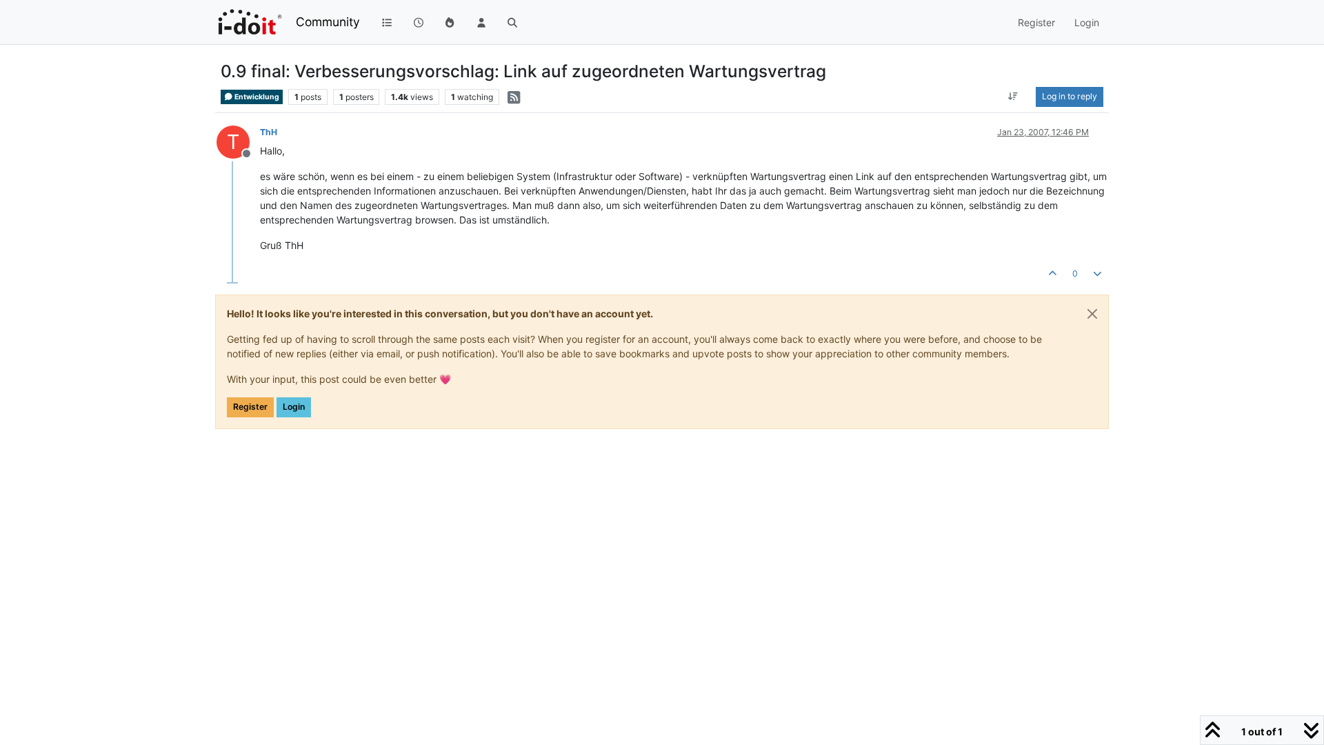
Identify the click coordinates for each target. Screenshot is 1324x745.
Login (294, 406)
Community (328, 21)
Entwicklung (256, 96)
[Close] (1092, 313)
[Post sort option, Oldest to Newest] (1013, 96)
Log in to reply (1069, 96)
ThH (268, 132)
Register (250, 406)
